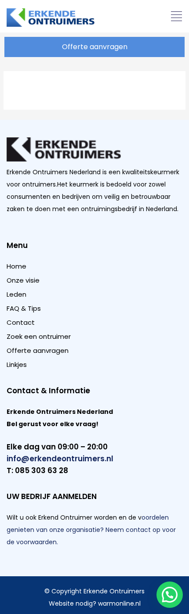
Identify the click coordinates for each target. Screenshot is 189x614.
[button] (176, 17)
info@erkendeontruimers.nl (60, 458)
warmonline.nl (119, 603)
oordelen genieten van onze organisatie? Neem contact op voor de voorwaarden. (91, 529)
